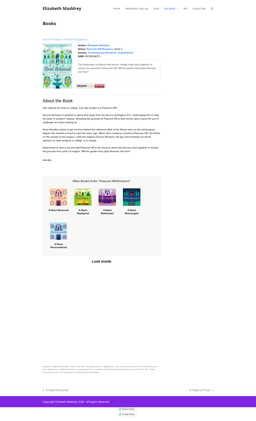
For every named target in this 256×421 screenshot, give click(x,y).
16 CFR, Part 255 (141, 369)
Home (46, 39)
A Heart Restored (59, 210)
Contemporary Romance (102, 52)
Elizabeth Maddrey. (66, 401)
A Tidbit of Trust (199, 390)
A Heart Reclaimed (75, 39)
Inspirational (125, 52)
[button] (212, 8)
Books (57, 39)
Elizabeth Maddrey (62, 8)
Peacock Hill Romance (100, 49)
